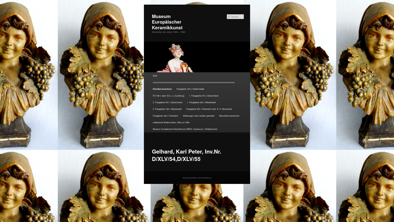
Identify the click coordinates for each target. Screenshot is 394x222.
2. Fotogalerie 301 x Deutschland (167, 102)
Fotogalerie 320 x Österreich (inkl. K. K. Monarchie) (209, 108)
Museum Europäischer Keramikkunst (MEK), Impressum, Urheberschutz (185, 128)
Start (155, 75)
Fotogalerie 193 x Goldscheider (190, 88)
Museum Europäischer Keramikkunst (167, 22)
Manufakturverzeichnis (229, 115)
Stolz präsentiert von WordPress (197, 177)
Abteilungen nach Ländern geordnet (198, 115)
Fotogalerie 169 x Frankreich (165, 115)
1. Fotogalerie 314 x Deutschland (203, 95)
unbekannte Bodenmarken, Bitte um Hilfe (171, 122)
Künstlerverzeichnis (162, 88)
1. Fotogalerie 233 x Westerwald (201, 102)
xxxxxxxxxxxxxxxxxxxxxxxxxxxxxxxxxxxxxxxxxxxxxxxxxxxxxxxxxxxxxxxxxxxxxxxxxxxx (194, 82)
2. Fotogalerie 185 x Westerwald (167, 108)
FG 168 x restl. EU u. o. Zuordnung (168, 95)
